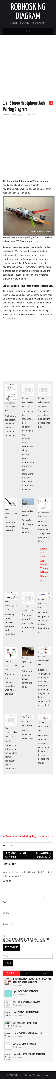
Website (7, 924)
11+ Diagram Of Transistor (25, 1023)
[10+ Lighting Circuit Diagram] (8, 1014)
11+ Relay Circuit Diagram (24, 1044)
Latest (28, 973)
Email (7, 913)
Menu (28, 31)
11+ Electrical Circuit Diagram (26, 1002)
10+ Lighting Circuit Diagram (26, 1012)
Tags (44, 973)
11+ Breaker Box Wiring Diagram (27, 1033)
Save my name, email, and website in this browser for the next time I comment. (26, 940)
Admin (33, 115)
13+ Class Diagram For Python (15, 855)
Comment (9, 881)
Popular (11, 973)
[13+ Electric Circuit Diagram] (8, 993)
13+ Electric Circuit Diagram (25, 991)
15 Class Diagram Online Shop (43, 855)
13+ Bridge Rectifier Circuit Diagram (29, 1054)
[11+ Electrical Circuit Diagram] (8, 1004)
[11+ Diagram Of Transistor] (8, 1025)
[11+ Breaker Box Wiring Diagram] (8, 1035)
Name (7, 902)
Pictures (9, 845)
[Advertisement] (28, 68)
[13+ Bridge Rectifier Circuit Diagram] (8, 1056)
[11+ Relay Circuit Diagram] (8, 1046)
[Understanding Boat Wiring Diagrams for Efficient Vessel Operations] (8, 981)
